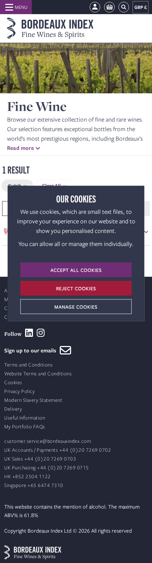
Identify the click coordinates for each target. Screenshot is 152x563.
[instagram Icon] (41, 333)
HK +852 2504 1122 (27, 477)
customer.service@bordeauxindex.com (47, 441)
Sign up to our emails (32, 350)
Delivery (13, 409)
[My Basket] (109, 7)
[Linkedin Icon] (29, 333)
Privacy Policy (19, 391)
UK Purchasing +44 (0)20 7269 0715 (46, 468)
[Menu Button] (16, 7)
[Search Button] (123, 7)
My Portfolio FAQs (24, 427)
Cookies (13, 383)
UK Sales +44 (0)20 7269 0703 (40, 459)
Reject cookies (76, 288)
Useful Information (24, 418)
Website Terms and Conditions (38, 374)
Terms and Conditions (28, 365)
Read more (20, 147)
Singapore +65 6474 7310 (33, 485)
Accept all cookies (76, 269)
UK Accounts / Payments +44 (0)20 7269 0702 (57, 450)
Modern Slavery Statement (33, 400)
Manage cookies (76, 306)
